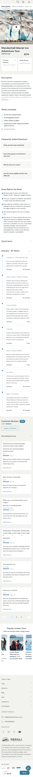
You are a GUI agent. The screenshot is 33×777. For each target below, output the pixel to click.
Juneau (13, 636)
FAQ (2, 697)
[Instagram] (9, 732)
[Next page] (29, 617)
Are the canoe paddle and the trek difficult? (15, 175)
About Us (4, 688)
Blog (2, 693)
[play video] (16, 27)
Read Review (7, 468)
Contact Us (5, 702)
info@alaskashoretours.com (13, 717)
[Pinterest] (14, 732)
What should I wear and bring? (14, 145)
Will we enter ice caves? (12, 165)
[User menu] (29, 2)
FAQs (27, 6)
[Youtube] (19, 732)
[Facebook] (3, 732)
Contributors (5, 706)
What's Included (17, 6)
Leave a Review (10, 428)
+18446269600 (9, 721)
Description (5, 6)
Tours (3, 684)
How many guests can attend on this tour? (15, 155)
